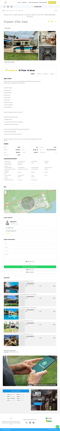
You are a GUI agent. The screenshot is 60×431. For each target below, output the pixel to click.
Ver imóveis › (7, 233)
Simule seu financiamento (33, 2)
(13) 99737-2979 (37, 6)
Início (5, 10)
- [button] (5, 193)
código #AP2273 (21, 394)
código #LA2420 (21, 396)
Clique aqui (6, 352)
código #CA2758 (21, 398)
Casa (16, 10)
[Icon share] (4, 7)
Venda (8, 10)
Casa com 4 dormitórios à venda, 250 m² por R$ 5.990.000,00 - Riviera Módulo (20, 307)
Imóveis (19, 2)
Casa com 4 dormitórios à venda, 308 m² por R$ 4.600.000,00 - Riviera (18, 281)
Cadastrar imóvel (52, 2)
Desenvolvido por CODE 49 (52, 429)
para (11, 398)
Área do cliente (43, 2)
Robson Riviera (13, 221)
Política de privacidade (7, 429)
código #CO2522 (11, 396)
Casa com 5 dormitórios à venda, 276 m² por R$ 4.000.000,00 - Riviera (18, 321)
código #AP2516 (21, 400)
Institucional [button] (24, 2)
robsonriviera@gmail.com (11, 230)
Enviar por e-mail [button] (30, 261)
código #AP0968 (11, 400)
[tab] (7, 28)
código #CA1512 (11, 394)
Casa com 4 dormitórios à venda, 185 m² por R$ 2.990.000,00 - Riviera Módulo (20, 294)
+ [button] (5, 191)
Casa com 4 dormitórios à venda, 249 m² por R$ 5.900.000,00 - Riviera (18, 334)
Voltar (56, 10)
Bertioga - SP (12, 10)
